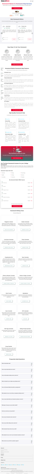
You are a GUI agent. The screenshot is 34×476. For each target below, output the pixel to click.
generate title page (9, 336)
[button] (17, 455)
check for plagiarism (9, 229)
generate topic (25, 265)
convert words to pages (25, 283)
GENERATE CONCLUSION (9, 247)
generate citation (25, 229)
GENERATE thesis (25, 247)
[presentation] (2, 33)
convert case (8, 318)
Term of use (7, 473)
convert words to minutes (9, 283)
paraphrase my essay (9, 265)
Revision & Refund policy (19, 473)
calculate (25, 318)
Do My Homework (17, 8)
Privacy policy (12, 473)
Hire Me (14, 39)
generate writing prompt (25, 336)
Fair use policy (26, 473)
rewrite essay (8, 354)
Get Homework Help (17, 206)
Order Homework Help (17, 64)
